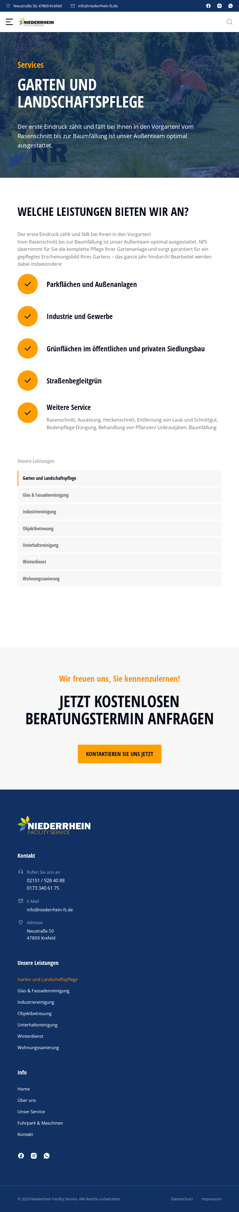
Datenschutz (182, 1199)
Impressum (212, 1199)
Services (30, 64)
